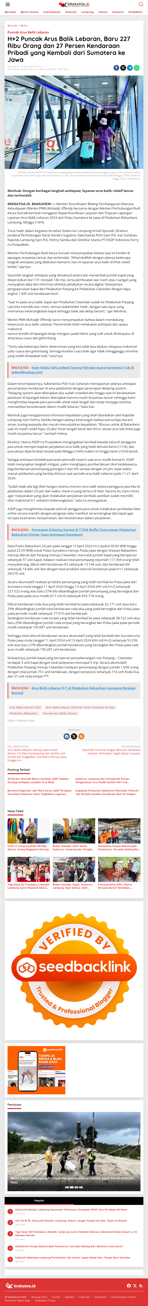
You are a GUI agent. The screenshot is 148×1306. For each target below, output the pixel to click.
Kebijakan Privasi (45, 1300)
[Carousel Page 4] (81, 1187)
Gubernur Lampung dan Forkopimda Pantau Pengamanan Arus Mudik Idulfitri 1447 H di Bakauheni (103, 780)
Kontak (56, 1296)
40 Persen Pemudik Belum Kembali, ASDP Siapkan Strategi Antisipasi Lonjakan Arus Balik (38, 780)
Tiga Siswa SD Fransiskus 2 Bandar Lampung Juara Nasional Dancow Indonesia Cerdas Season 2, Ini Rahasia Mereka (29, 886)
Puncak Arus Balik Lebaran (28, 32)
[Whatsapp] (137, 68)
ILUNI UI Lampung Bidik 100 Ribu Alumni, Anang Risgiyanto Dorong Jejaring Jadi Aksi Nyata (28, 847)
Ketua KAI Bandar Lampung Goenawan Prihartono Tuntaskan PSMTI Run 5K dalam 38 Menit (71, 1209)
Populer (39, 1200)
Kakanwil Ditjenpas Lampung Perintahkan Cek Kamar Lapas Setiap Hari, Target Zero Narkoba (72, 1257)
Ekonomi (33, 69)
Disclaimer (100, 1296)
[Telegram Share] (130, 68)
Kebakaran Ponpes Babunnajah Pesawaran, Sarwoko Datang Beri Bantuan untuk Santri (118, 847)
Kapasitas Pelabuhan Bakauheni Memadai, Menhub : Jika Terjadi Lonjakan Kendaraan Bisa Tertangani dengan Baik (108, 792)
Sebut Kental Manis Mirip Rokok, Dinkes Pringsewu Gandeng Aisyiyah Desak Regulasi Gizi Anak (72, 1180)
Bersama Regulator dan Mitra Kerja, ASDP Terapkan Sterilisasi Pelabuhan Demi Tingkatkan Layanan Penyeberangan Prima (40, 792)
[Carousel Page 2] (72, 1187)
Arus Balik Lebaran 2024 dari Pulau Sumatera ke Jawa (80, 707)
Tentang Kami (39, 1296)
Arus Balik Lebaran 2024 (25, 707)
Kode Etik (84, 1296)
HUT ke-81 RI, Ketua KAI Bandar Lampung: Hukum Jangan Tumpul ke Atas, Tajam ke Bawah (71, 1220)
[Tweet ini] (123, 68)
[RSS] (81, 736)
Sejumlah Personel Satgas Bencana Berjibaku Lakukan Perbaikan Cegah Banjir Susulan (111, 750)
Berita (10, 69)
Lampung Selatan (47, 69)
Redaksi (69, 1296)
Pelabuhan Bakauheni (23, 713)
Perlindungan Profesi (123, 1296)
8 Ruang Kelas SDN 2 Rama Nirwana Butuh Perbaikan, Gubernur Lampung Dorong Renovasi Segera (115, 886)
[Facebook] (67, 736)
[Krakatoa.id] (75, 4)
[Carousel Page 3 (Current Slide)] (76, 1187)
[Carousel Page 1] (67, 1187)
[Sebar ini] (116, 68)
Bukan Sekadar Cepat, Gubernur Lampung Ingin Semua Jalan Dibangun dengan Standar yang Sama (73, 886)
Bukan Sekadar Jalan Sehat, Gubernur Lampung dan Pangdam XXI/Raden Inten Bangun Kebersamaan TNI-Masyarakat (73, 847)
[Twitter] (74, 736)
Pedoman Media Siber (17, 1300)
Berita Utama (21, 69)
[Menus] (8, 4)
